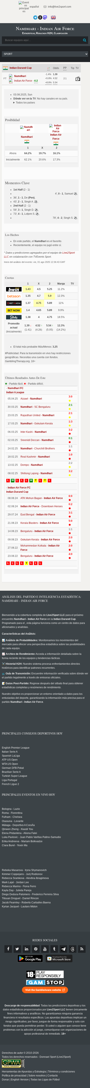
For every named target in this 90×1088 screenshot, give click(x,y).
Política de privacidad (14, 1075)
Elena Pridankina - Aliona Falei (19, 833)
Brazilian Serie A (11, 771)
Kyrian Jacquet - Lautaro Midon (19, 906)
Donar (5, 1079)
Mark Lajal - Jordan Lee (15, 882)
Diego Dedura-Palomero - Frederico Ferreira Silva (30, 894)
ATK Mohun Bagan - (42, 498)
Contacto (53, 1075)
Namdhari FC (15, 388)
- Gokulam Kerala (37, 423)
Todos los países (25, 102)
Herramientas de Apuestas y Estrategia (24, 1071)
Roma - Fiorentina (12, 812)
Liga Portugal (9, 780)
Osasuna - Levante (12, 821)
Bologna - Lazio (11, 808)
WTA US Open (10, 763)
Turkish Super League (14, 775)
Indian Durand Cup (21, 67)
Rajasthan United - (37, 415)
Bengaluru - (37, 531)
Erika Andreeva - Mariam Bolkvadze (22, 841)
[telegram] (63, 949)
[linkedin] (26, 949)
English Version (20, 1079)
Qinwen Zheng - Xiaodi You (17, 829)
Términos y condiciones (61, 1071)
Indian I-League (15, 392)
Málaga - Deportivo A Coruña (18, 825)
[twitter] (17, 949)
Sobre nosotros (37, 1075)
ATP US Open (10, 759)
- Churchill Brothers (38, 448)
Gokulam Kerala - (40, 539)
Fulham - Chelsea (12, 816)
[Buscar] (84, 40)
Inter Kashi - (33, 431)
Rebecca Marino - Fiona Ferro (19, 886)
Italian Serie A (10, 751)
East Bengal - (38, 514)
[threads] (72, 949)
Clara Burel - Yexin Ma (14, 845)
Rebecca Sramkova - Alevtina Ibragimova (25, 878)
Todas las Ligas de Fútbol (45, 1079)
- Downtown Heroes (42, 506)
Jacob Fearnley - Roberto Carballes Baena (26, 902)
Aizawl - (31, 398)
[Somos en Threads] (40, 17)
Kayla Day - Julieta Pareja (16, 890)
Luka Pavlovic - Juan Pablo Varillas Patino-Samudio (31, 837)
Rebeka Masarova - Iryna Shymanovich (24, 870)
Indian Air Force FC (19, 487)
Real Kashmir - (35, 456)
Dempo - (32, 464)
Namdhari (27, 136)
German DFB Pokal (13, 767)
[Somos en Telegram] (35, 17)
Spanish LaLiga (11, 755)
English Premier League (16, 747)
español (34, 6)
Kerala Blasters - (40, 522)
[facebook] (8, 949)
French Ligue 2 (10, 784)
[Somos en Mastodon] (45, 17)
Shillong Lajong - (36, 473)
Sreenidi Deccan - (37, 440)
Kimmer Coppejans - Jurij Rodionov (22, 874)
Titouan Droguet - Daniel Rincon (20, 898)
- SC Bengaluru (35, 406)
